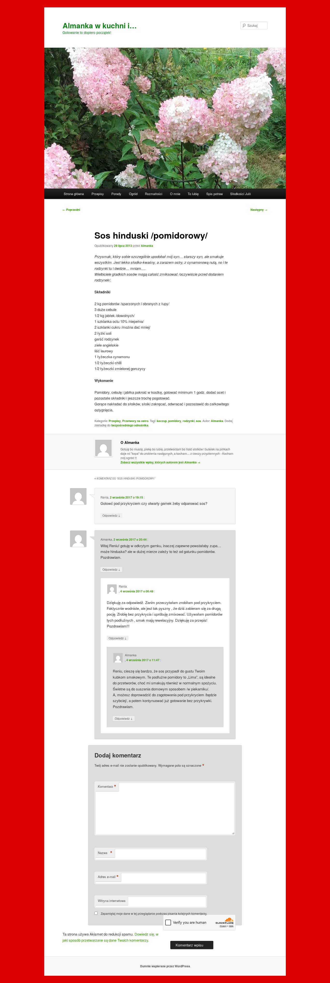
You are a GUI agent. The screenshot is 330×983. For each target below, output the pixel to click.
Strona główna (74, 193)
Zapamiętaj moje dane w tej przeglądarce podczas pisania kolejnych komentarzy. (154, 913)
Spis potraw (214, 193)
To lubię (193, 193)
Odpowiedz (111, 515)
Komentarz (107, 786)
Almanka (147, 245)
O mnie (175, 193)
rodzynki (188, 421)
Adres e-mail (108, 877)
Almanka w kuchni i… (100, 25)
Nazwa (105, 853)
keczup (162, 421)
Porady (116, 193)
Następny (259, 209)
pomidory (174, 421)
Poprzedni (71, 209)
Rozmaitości (153, 193)
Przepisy (98, 193)
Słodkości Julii (240, 193)
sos (198, 421)
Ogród (133, 193)
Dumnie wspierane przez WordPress (165, 966)
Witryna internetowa (111, 900)
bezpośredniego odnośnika (129, 425)
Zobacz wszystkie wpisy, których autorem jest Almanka (160, 462)
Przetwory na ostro (135, 421)
